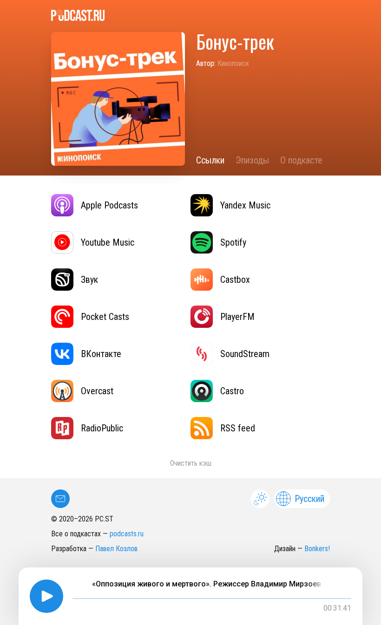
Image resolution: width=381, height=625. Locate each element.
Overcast (97, 391)
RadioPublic (102, 428)
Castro (232, 391)
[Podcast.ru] (190, 15)
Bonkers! (317, 548)
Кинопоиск (233, 63)
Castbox (235, 279)
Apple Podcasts (109, 205)
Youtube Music (107, 242)
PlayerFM (237, 316)
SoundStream (244, 353)
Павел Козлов (116, 548)
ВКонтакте (101, 353)
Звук (89, 279)
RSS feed (237, 428)
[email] (60, 498)
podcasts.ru (127, 533)
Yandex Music (245, 205)
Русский (309, 498)
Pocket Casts (105, 316)
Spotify (233, 242)
